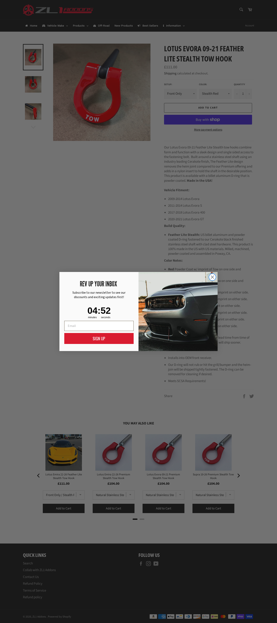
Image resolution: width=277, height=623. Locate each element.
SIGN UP (99, 338)
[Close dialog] (212, 277)
